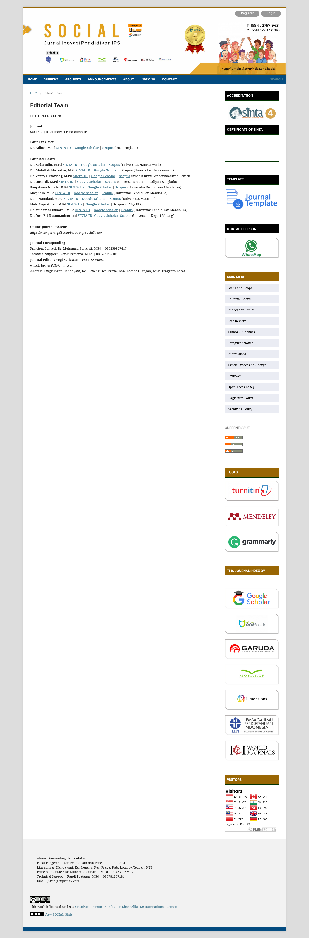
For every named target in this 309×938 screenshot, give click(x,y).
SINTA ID (63, 147)
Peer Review (237, 321)
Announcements (102, 79)
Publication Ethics (241, 310)
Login (271, 13)
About (128, 79)
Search (276, 79)
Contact (169, 79)
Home (32, 79)
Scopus (114, 164)
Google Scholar (87, 147)
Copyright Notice (240, 343)
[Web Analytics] (37, 914)
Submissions (237, 354)
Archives (73, 79)
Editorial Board (239, 299)
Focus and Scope (240, 288)
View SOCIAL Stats (58, 914)
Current (51, 79)
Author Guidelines (241, 332)
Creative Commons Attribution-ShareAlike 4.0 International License (126, 907)
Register (247, 13)
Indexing (148, 79)
